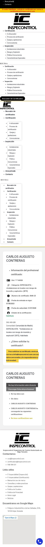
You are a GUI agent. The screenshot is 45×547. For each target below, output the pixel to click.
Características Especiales (16, 58)
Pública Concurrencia (14, 55)
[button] (22, 63)
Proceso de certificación (15, 37)
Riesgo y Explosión (13, 52)
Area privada (10, 171)
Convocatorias (12, 43)
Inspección (9, 46)
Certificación (10, 31)
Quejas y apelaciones (14, 40)
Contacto (9, 174)
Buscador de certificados (10, 186)
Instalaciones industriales (16, 49)
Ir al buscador (11, 34)
